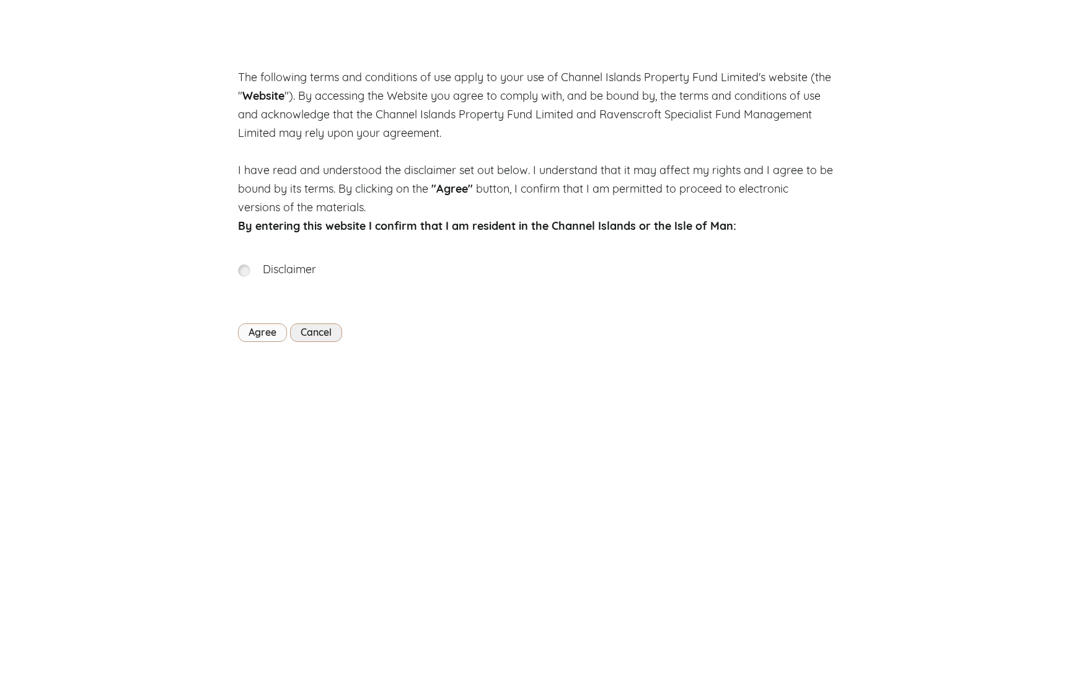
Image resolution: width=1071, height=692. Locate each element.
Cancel (316, 333)
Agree (262, 333)
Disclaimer (289, 270)
